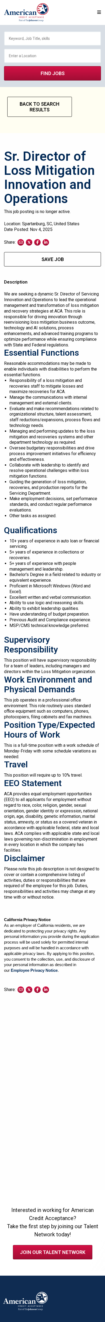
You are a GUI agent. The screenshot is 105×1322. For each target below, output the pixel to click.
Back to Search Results (40, 106)
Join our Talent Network (52, 1252)
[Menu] (99, 12)
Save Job (52, 259)
